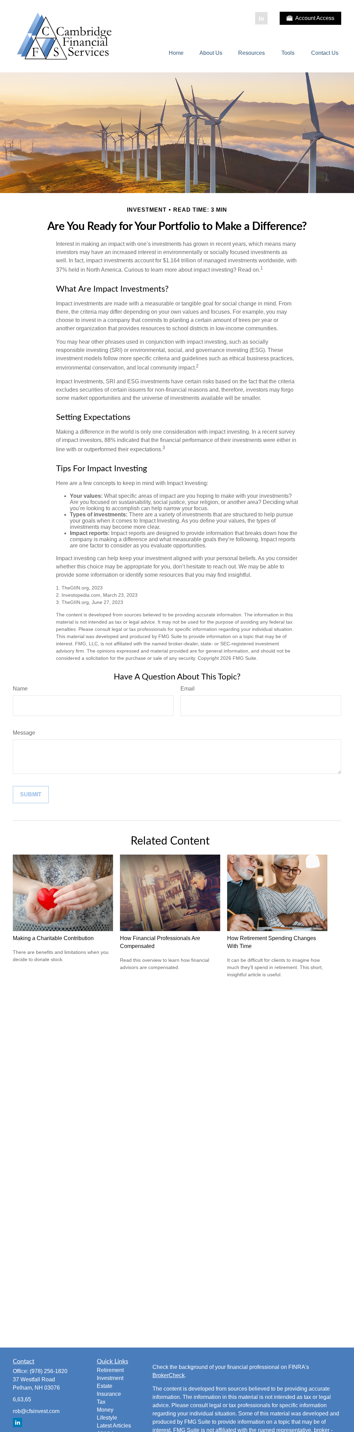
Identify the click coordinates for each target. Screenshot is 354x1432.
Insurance (109, 1394)
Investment (110, 1378)
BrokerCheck (168, 1375)
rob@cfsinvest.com (36, 1411)
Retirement (110, 1370)
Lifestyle (107, 1418)
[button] (176, 53)
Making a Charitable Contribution (53, 938)
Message (24, 733)
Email (187, 689)
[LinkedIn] (261, 18)
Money (105, 1410)
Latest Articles (114, 1426)
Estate (104, 1386)
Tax (101, 1402)
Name (20, 689)
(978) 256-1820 (48, 1371)
